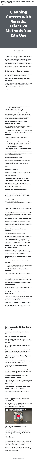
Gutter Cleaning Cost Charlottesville (15, 253)
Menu (3, 4)
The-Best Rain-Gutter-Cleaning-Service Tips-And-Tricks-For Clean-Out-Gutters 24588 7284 (17, 2)
